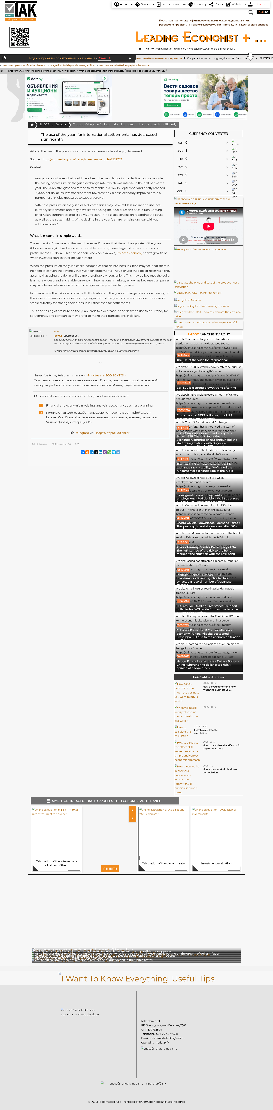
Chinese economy (129, 253)
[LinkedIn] (100, 452)
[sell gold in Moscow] (187, 299)
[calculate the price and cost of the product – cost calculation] (208, 284)
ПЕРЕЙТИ (110, 868)
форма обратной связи (113, 433)
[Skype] (114, 452)
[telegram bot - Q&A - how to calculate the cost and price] (208, 314)
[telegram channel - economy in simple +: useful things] (208, 324)
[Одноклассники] (87, 452)
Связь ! (104, 58)
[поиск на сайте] (250, 13)
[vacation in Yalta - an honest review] (197, 291)
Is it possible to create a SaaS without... (90, 70)
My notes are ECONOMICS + (106, 375)
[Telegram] (118, 452)
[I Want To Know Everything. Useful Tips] (137, 978)
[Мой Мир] (92, 452)
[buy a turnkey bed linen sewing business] (201, 305)
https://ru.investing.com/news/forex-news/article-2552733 (81, 159)
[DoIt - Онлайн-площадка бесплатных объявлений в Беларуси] (68, 97)
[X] (96, 452)
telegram (82, 433)
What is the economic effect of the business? (46, 70)
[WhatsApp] (109, 452)
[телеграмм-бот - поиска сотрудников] (208, 264)
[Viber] (105, 452)
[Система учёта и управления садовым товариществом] (204, 97)
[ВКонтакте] (83, 452)
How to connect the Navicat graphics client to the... (75, 65)
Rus (260, 11)
